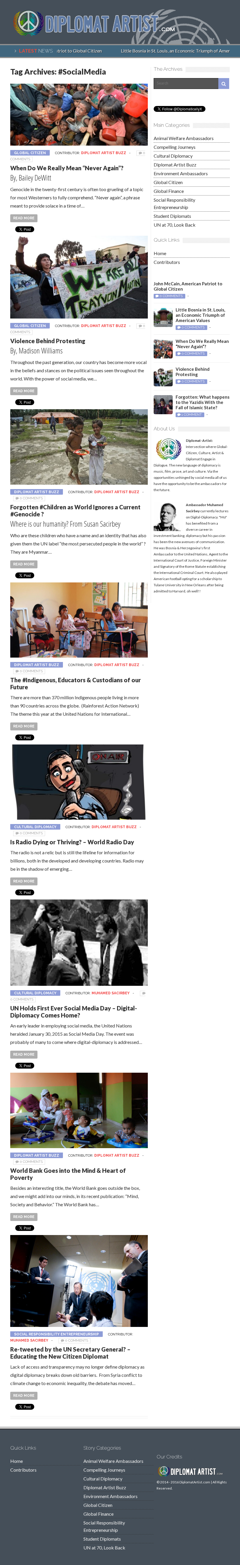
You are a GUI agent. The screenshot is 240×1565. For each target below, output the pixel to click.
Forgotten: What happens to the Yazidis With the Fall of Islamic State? (202, 402)
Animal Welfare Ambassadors (184, 138)
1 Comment (191, 414)
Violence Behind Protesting (47, 340)
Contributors (167, 262)
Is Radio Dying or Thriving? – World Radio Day (72, 841)
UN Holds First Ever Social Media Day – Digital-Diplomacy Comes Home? (73, 1012)
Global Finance (169, 191)
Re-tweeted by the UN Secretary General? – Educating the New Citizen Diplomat (70, 1353)
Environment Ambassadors (181, 173)
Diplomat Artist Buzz (103, 153)
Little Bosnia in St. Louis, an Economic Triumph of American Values (200, 315)
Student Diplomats (172, 216)
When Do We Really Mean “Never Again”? (67, 167)
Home (160, 253)
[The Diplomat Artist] (98, 35)
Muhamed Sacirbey (111, 993)
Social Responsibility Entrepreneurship (56, 1334)
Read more (24, 218)
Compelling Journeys (175, 147)
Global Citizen (30, 153)
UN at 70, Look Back (175, 225)
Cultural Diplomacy (35, 827)
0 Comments (31, 498)
